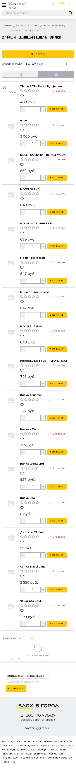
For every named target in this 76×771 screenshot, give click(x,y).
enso (23, 120)
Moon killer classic (33, 257)
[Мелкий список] (56, 74)
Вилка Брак (28, 498)
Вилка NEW (28, 429)
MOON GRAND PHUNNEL (36, 223)
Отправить (15, 688)
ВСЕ (38, 638)
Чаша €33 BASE (31, 601)
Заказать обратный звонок (38, 719)
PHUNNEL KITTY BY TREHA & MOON (44, 360)
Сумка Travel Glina (33, 566)
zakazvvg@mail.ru (38, 728)
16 (26, 638)
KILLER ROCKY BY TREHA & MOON (43, 155)
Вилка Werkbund (32, 463)
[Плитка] (20, 74)
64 (31, 638)
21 (19, 658)
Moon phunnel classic (35, 292)
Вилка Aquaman (31, 395)
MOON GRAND (29, 189)
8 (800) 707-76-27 (38, 715)
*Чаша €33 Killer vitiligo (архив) (41, 86)
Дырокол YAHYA (31, 532)
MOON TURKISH (31, 326)
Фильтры (38, 54)
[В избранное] (22, 96)
